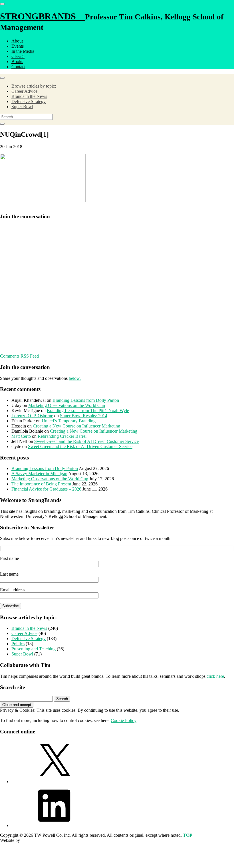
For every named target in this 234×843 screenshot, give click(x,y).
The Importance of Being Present (41, 483)
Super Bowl (22, 106)
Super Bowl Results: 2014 (83, 415)
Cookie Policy (123, 720)
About (17, 41)
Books (17, 61)
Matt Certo (21, 436)
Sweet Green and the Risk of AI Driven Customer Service (86, 441)
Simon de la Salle (37, 840)
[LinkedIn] (54, 825)
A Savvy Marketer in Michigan (39, 473)
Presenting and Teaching (33, 648)
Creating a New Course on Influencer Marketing (76, 425)
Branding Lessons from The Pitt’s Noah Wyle (88, 410)
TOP (187, 835)
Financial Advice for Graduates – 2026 (46, 489)
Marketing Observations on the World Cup (66, 405)
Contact (18, 66)
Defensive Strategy (28, 101)
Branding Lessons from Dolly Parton (86, 400)
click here (215, 676)
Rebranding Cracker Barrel (62, 436)
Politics (18, 643)
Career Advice (24, 91)
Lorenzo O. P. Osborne (32, 415)
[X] (54, 781)
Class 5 (18, 56)
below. (75, 378)
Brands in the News (29, 96)
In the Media (22, 51)
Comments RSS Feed (19, 356)
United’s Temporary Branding (69, 420)
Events (17, 46)
